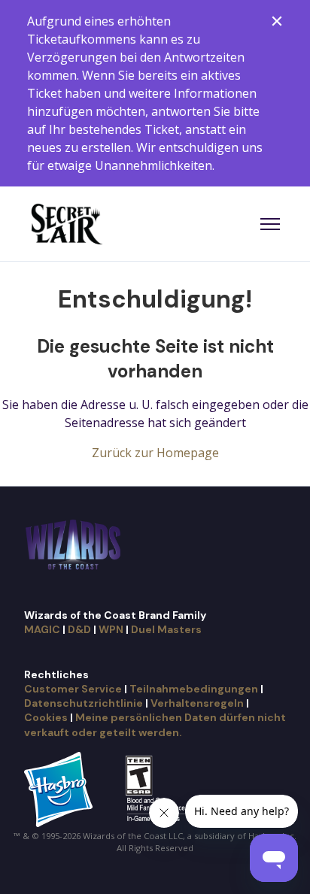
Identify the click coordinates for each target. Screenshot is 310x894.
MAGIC (42, 629)
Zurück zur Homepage (155, 452)
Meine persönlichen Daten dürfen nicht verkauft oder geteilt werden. (155, 724)
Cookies (46, 717)
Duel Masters (166, 629)
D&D (79, 629)
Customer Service (73, 689)
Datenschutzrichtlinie (83, 703)
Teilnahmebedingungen (193, 689)
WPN (111, 629)
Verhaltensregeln (197, 703)
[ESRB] (158, 788)
